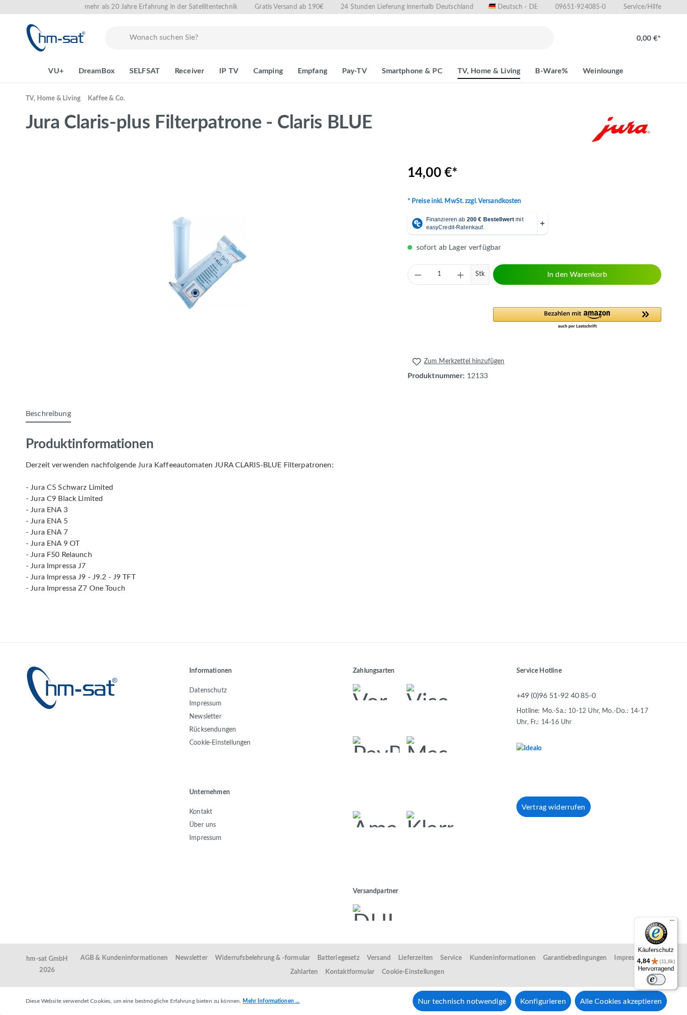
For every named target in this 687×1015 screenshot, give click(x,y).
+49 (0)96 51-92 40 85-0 (556, 695)
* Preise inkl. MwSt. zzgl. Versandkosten (465, 201)
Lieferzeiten (415, 958)
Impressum (205, 703)
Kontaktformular (349, 972)
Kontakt (200, 812)
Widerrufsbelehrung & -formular (262, 958)
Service (451, 958)
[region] (207, 263)
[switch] (656, 979)
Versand (379, 958)
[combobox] (339, 37)
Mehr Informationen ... (271, 1001)
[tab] (48, 414)
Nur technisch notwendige (462, 1001)
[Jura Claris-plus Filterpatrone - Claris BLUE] (207, 263)
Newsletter (205, 716)
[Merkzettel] (578, 33)
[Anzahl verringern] (418, 274)
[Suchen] (115, 37)
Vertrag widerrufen (554, 807)
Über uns (202, 825)
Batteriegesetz (338, 958)
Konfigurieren (543, 1001)
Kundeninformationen (503, 958)
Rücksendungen (212, 729)
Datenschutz (208, 690)
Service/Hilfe (642, 7)
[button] (577, 318)
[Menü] (672, 922)
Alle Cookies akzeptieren (621, 1001)
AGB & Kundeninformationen (124, 958)
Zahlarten (304, 972)
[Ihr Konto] (608, 33)
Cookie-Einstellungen (220, 743)
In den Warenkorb (577, 274)
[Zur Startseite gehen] (56, 37)
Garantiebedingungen (575, 958)
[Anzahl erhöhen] (461, 274)
